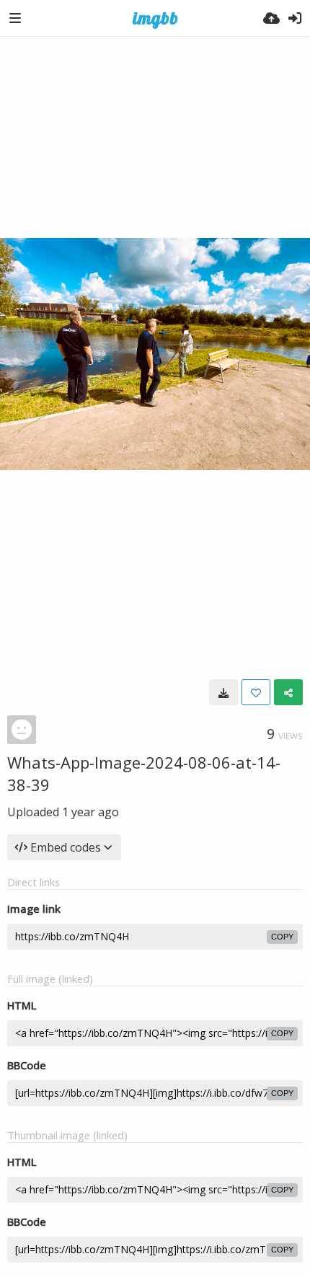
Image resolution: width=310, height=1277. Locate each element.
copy (282, 936)
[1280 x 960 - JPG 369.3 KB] (223, 692)
